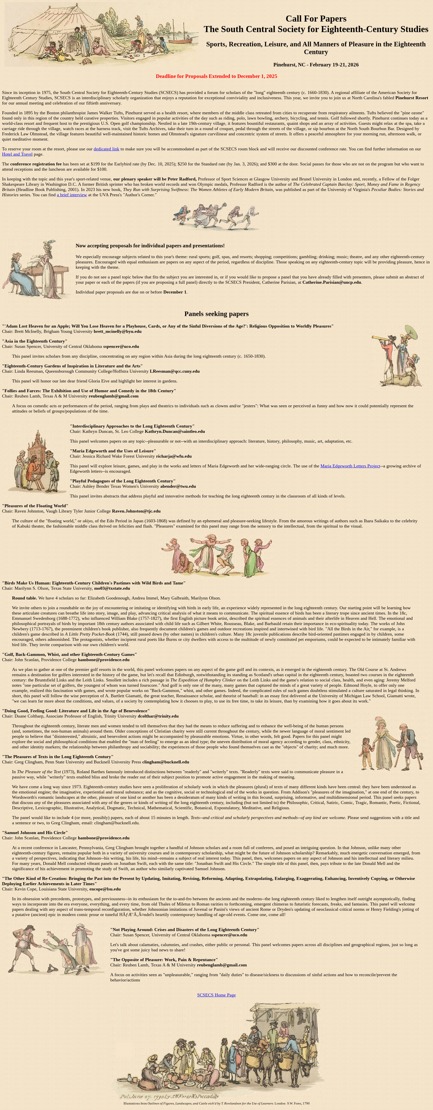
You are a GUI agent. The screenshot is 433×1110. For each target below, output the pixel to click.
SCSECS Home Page (216, 994)
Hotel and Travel (17, 154)
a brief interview (72, 194)
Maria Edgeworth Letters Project (350, 465)
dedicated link (106, 148)
